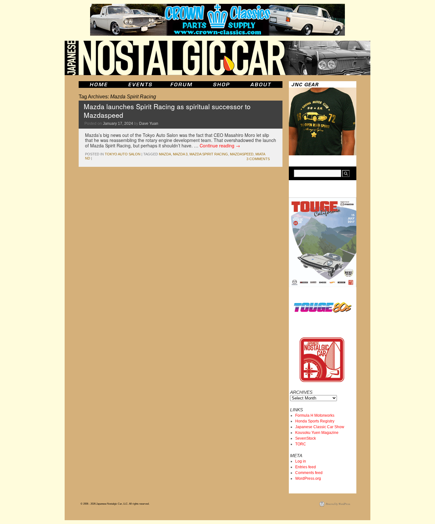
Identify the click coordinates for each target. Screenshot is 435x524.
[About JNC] (261, 84)
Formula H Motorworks (314, 415)
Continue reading (220, 145)
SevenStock (305, 438)
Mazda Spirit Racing (208, 154)
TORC (300, 444)
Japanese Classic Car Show (319, 427)
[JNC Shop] (221, 84)
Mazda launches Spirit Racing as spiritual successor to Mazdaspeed (167, 111)
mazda (165, 154)
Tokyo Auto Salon (122, 154)
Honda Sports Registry (314, 421)
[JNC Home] (98, 84)
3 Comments (258, 159)
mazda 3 (180, 154)
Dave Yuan (148, 123)
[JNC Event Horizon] (140, 84)
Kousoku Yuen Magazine (317, 432)
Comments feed (309, 473)
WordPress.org (308, 478)
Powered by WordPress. (338, 504)
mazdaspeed (241, 154)
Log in (300, 461)
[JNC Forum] (182, 84)
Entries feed (305, 467)
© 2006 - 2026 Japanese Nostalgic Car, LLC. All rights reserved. (115, 503)
